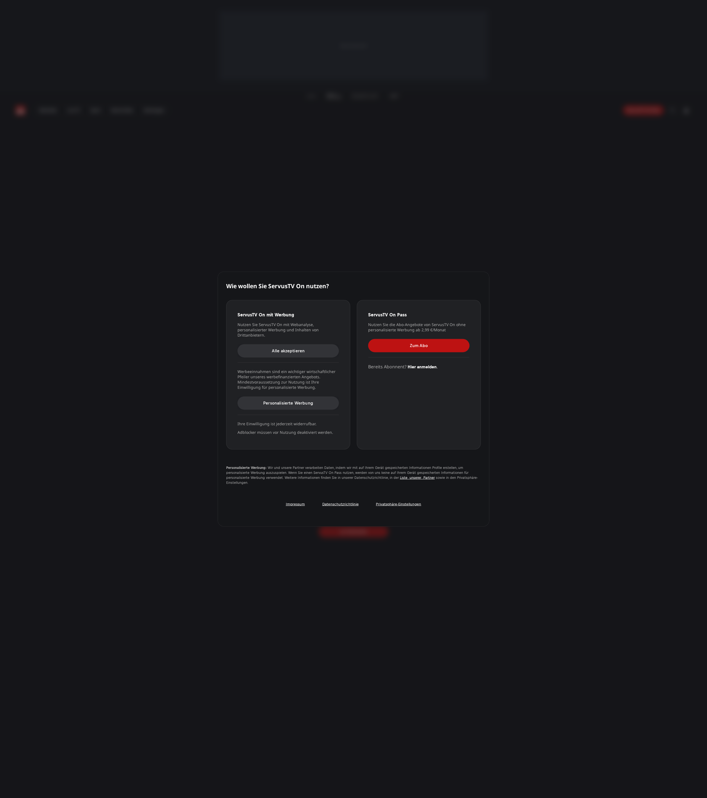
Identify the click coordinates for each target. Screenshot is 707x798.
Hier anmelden (422, 366)
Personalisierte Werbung (288, 402)
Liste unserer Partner (417, 478)
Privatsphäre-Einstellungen (398, 504)
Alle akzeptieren (288, 350)
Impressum (295, 504)
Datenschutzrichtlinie (340, 504)
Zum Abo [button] (419, 345)
